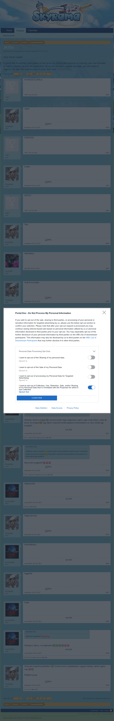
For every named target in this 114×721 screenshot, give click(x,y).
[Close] (105, 313)
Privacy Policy (73, 408)
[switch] (91, 357)
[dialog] (57, 360)
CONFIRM (37, 398)
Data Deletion (41, 408)
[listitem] (57, 351)
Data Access (57, 408)
